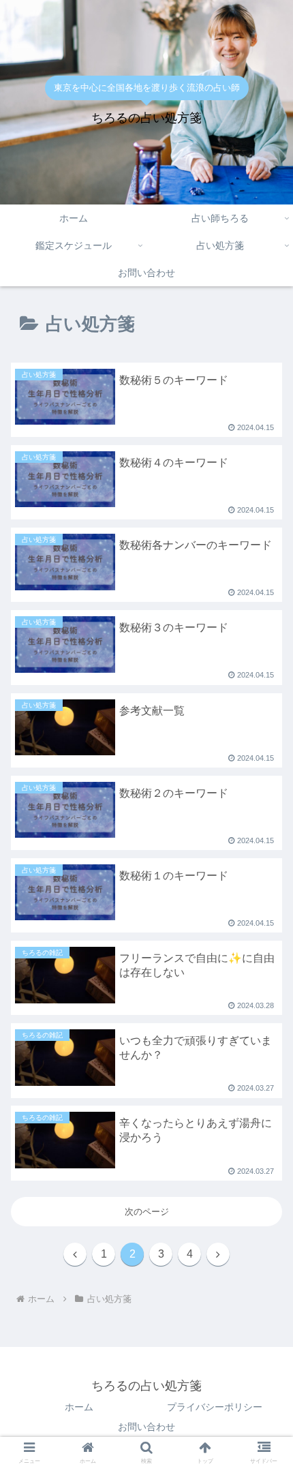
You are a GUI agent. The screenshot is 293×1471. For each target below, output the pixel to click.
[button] (265, 1098)
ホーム (79, 1406)
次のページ (147, 1212)
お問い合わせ (146, 1426)
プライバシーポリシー (214, 1406)
